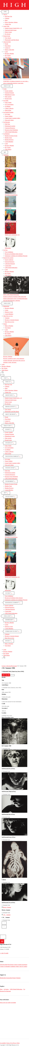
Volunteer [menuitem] (7, 318)
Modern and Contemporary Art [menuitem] (12, 234)
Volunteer (18, 978)
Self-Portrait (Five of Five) (8, 768)
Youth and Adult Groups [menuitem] (10, 30)
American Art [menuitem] (8, 181)
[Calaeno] (14, 859)
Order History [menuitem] (8, 57)
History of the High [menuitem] (9, 49)
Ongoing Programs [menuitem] (9, 92)
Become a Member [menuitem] (9, 53)
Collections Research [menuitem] (10, 263)
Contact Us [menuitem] (7, 47)
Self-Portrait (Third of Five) (9, 791)
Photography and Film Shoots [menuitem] (12, 40)
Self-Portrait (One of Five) (8, 814)
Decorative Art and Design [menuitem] (11, 195)
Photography (14, 666)
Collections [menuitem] (6, 155)
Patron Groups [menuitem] (8, 32)
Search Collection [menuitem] (9, 259)
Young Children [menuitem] (8, 116)
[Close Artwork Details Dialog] (12, 675)
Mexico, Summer (6, 910)
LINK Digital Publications (16, 989)
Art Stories (6, 989)
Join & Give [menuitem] (7, 303)
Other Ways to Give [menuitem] (8, 316)
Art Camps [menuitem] (7, 114)
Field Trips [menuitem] (7, 124)
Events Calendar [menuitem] (9, 90)
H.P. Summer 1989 (6, 746)
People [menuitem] (6, 43)
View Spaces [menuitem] (8, 38)
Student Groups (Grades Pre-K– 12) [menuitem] (13, 28)
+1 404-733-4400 (4, 953)
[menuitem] (15, 47)
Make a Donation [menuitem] (9, 325)
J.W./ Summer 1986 (8, 668)
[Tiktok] (3, 1004)
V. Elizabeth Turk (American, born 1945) (13, 671)
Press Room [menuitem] (8, 45)
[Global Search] (3, 372)
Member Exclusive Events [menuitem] (11, 135)
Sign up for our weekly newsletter (8, 1002)
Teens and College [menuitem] (9, 120)
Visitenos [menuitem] (7, 18)
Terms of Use (9, 1043)
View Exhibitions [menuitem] (9, 252)
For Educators (7, 991)
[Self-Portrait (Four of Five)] (14, 827)
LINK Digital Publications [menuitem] (11, 132)
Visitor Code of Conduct (21, 966)
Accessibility (3, 1043)
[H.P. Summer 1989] (14, 731)
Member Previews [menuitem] (9, 139)
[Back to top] (3, 937)
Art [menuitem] (5, 152)
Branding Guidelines (11, 966)
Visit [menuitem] (5, 11)
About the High (4, 964)
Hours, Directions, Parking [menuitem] (11, 22)
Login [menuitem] (6, 51)
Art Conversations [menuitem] (9, 104)
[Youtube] (7, 1004)
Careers (15, 964)
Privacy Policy (16, 1043)
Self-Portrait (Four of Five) (8, 837)
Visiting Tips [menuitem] (8, 24)
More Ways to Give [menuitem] (9, 322)
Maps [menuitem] (6, 20)
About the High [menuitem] (7, 41)
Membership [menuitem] (6, 306)
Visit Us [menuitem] (5, 14)
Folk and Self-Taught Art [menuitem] (11, 221)
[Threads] (14, 1034)
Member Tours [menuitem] (8, 137)
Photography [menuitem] (8, 248)
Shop (1, 989)
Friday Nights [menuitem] (8, 102)
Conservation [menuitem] (8, 265)
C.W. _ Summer (6, 917)
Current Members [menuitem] (9, 141)
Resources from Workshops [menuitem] (11, 130)
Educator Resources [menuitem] (9, 261)
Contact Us (3, 966)
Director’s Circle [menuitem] (9, 312)
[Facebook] (0, 1004)
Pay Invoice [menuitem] (7, 34)
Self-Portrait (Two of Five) (8, 902)
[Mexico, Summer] (14, 907)
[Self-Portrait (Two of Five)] (14, 892)
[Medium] (5, 1004)
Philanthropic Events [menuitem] (10, 94)
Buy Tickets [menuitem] (8, 55)
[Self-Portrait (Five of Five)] (14, 758)
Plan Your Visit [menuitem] (8, 16)
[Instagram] (2, 1004)
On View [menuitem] (5, 250)
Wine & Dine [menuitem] (8, 110)
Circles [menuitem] (6, 310)
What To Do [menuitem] (7, 86)
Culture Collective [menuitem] (9, 108)
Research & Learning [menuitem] (8, 257)
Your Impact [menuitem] (8, 327)
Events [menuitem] (4, 89)
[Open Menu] (2, 375)
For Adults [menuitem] (5, 100)
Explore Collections (6, 666)
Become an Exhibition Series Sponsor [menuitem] (14, 253)
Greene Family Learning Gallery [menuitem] (12, 118)
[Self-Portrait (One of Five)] (14, 804)
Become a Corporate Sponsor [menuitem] (12, 320)
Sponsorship (9, 978)
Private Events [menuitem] (6, 36)
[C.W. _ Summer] (14, 915)
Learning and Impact (22, 964)
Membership (3, 978)
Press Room (11, 964)
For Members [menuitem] (6, 133)
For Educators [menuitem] (6, 122)
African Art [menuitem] (7, 168)
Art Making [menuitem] (7, 106)
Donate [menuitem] (5, 323)
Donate (14, 978)
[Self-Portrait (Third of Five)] (14, 781)
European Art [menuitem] (8, 208)
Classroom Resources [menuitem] (10, 128)
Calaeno (4, 879)
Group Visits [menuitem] (6, 26)
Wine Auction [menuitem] (8, 96)
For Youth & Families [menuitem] (8, 112)
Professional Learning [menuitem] (10, 126)
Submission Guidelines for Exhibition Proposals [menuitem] (16, 255)
